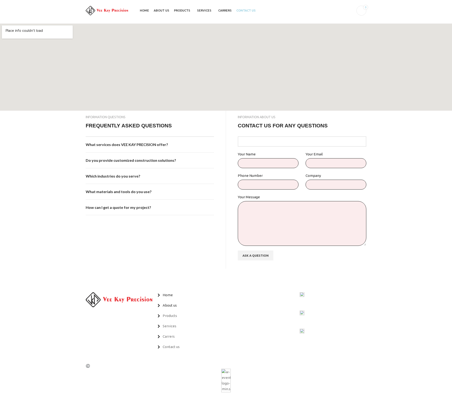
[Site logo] (107, 10)
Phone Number (250, 176)
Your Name (247, 154)
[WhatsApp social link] (104, 315)
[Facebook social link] (88, 315)
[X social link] (94, 315)
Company (313, 176)
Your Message (249, 197)
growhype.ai (157, 366)
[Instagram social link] (99, 315)
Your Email (314, 154)
